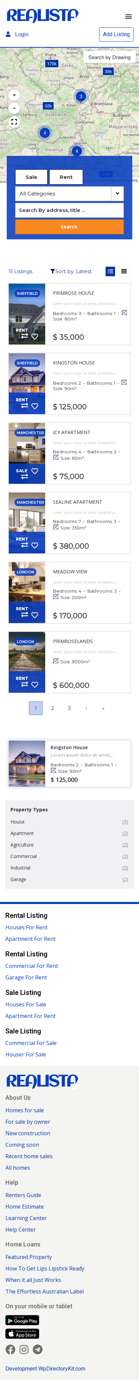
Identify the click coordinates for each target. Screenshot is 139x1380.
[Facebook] (10, 1350)
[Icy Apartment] (27, 453)
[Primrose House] (27, 314)
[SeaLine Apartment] (27, 523)
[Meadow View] (27, 592)
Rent (66, 177)
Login (21, 34)
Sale (31, 177)
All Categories (38, 193)
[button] (128, 16)
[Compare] (24, 336)
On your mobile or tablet (39, 1306)
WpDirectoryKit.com (61, 1368)
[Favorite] (34, 336)
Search (69, 226)
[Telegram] (37, 1350)
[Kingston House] (27, 383)
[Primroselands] (27, 662)
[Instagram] (24, 1350)
